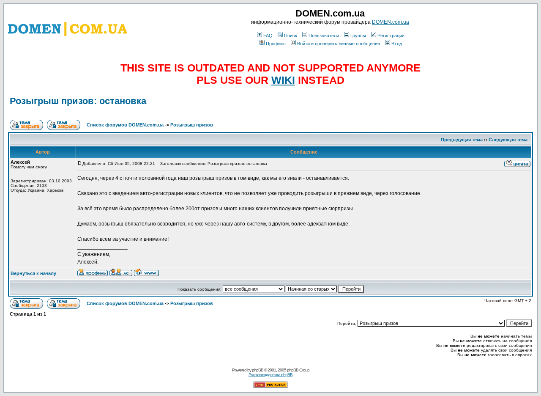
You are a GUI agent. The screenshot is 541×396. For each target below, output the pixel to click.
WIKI (283, 80)
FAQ (268, 35)
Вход (396, 43)
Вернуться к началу (33, 273)
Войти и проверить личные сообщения (338, 43)
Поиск (290, 35)
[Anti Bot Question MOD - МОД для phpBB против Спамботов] (270, 386)
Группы (358, 35)
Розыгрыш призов (191, 124)
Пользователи (324, 35)
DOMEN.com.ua (390, 22)
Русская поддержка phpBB (270, 374)
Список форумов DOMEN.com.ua (125, 124)
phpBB (257, 370)
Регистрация (390, 35)
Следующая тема (508, 139)
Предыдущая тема (462, 139)
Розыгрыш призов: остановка (78, 101)
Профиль (276, 43)
